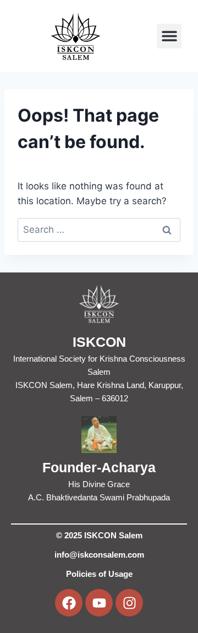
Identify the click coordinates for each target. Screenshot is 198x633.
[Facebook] (68, 602)
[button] (169, 36)
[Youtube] (99, 602)
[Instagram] (129, 602)
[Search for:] (99, 229)
